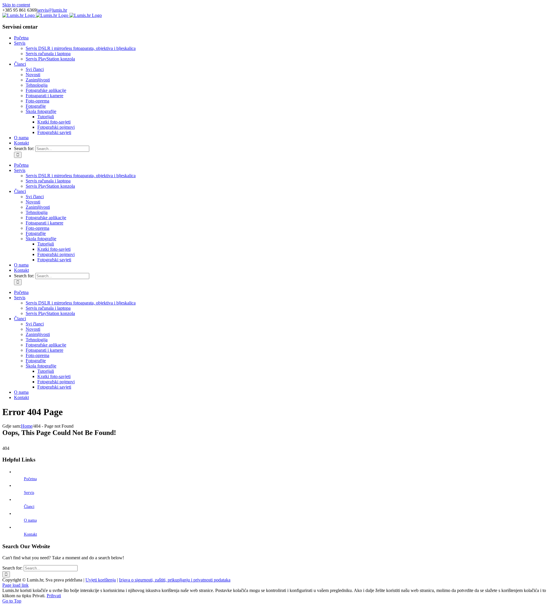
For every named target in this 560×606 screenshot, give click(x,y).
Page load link (15, 585)
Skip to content (16, 4)
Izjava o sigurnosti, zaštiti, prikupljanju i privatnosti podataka (174, 579)
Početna (30, 479)
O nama (30, 520)
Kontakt (30, 534)
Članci (29, 506)
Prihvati (54, 595)
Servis (29, 492)
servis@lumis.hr (52, 10)
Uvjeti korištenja (100, 579)
